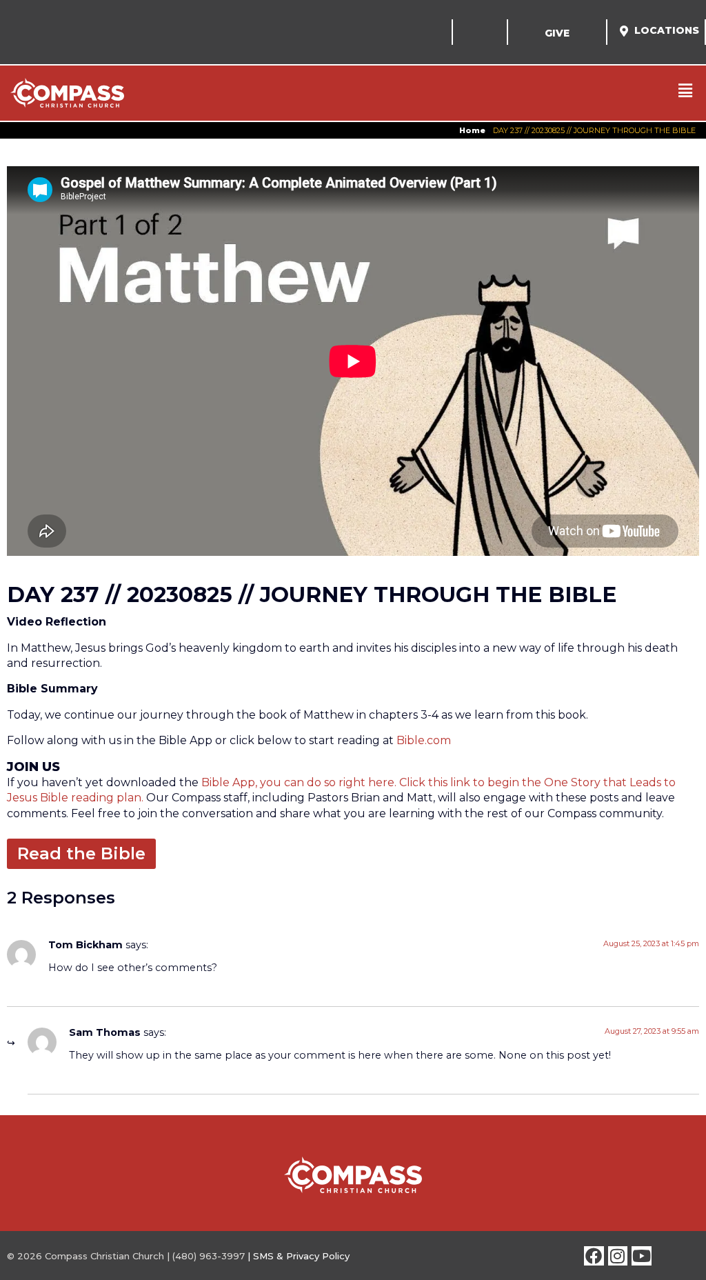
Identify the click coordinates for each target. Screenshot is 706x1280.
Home (472, 130)
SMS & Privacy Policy (301, 1255)
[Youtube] (642, 1256)
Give (557, 33)
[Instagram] (618, 1256)
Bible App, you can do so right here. (298, 782)
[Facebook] (594, 1256)
